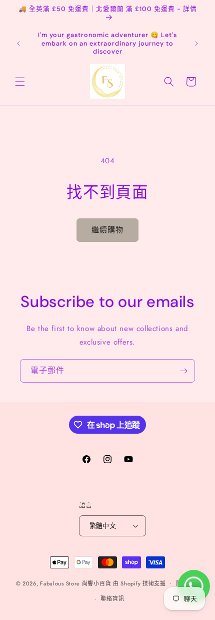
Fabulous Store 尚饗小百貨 (75, 583)
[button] (20, 82)
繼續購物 (108, 229)
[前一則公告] (19, 44)
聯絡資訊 (112, 598)
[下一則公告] (197, 44)
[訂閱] (183, 371)
